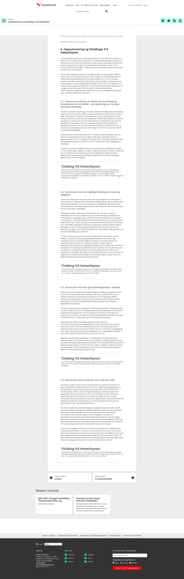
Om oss (130, 5)
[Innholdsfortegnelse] (4, 20)
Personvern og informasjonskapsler (93, 536)
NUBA (115, 5)
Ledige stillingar (49, 536)
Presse (146, 5)
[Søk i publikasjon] (174, 20)
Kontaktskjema (40, 563)
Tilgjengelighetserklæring (67, 536)
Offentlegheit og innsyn (132, 536)
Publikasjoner (104, 5)
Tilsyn (77, 5)
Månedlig (134, 563)
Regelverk (69, 5)
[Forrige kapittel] (163, 20)
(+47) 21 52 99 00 (46, 560)
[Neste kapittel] (168, 20)
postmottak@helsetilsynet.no (45, 565)
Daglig (116, 563)
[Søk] (106, 11)
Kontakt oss (138, 5)
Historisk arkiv (115, 536)
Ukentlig (124, 563)
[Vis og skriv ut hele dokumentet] (180, 20)
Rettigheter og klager (89, 5)
